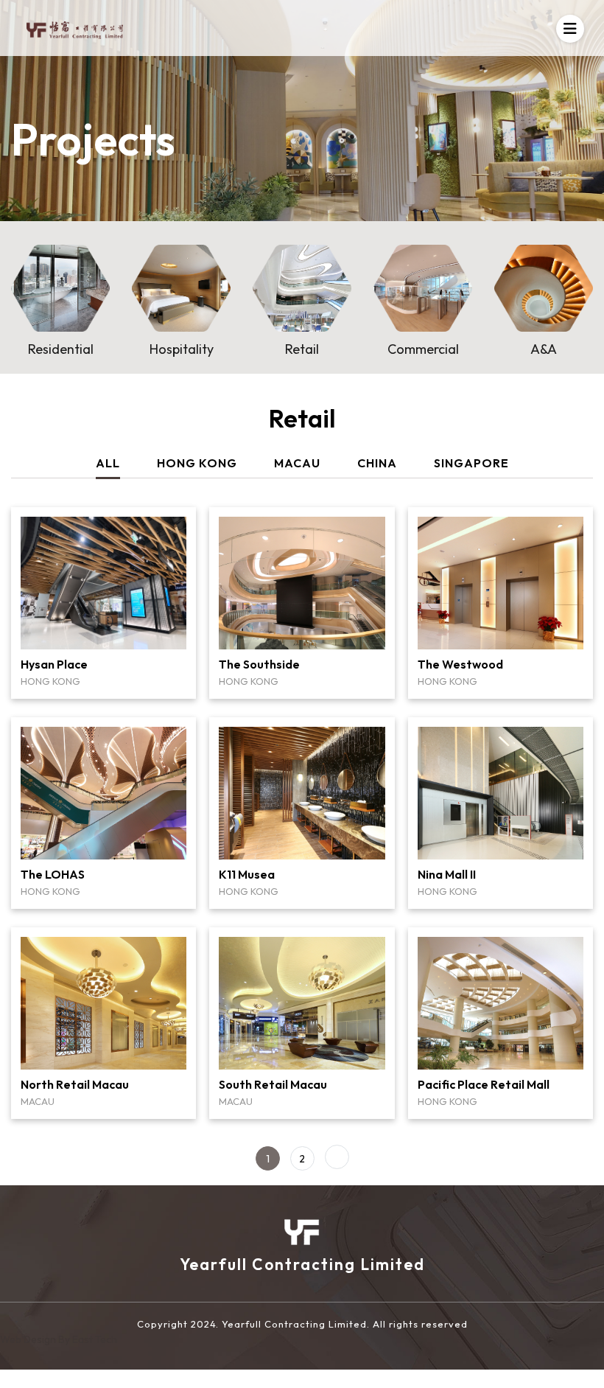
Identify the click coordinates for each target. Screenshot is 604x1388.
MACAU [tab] (297, 463)
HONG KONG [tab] (197, 463)
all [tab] (108, 463)
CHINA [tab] (377, 463)
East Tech (94, 1339)
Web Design (29, 1339)
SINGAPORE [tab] (471, 463)
